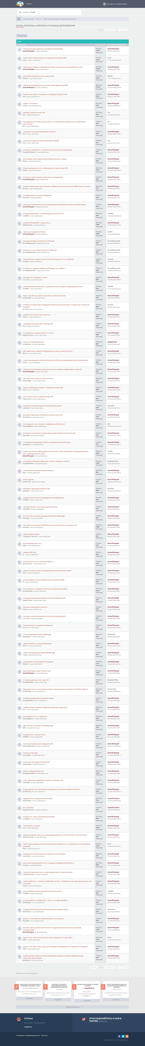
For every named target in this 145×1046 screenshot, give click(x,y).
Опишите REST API (29, 552)
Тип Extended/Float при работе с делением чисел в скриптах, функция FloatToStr (53, 286)
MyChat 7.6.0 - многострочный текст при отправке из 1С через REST (47, 938)
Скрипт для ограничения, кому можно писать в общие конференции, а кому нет (52, 369)
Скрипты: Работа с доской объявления (37, 643)
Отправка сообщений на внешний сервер (38, 698)
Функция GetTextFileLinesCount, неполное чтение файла (44, 854)
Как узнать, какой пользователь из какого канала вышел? (44, 616)
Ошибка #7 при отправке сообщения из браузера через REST (45, 707)
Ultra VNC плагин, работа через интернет (38, 378)
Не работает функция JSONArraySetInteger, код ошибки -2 (44, 268)
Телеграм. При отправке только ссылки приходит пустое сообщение (48, 259)
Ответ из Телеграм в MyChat (33, 342)
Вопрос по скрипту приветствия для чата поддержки (43, 177)
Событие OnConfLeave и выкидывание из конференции (43, 498)
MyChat (38, 19)
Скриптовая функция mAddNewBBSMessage (39, 653)
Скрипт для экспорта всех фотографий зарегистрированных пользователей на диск (54, 204)
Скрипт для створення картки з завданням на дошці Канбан (45, 58)
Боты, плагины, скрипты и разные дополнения (60, 19)
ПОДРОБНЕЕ (29, 998)
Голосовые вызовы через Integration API (38, 744)
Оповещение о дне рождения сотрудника (38, 662)
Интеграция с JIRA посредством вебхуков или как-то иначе (45, 159)
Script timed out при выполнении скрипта (38, 470)
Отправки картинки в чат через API (36, 680)
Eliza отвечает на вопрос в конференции (38, 726)
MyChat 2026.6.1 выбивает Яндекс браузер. (88, 985)
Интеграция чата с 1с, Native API (35, 716)
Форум (29, 4)
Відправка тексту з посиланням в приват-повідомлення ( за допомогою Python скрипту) (55, 689)
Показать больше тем (72, 1007)
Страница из (110, 30)
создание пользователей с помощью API (38, 324)
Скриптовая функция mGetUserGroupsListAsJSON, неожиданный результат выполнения (55, 360)
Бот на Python (28, 807)
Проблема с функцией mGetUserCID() (36, 489)
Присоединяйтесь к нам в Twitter (105, 1019)
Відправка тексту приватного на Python (38, 798)
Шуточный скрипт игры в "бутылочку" (37, 671)
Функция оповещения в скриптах (35, 607)
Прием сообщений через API (33, 771)
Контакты (44, 1035)
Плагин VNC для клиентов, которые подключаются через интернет (48, 872)
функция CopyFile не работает (34, 112)
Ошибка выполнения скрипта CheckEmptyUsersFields (42, 406)
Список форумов (28, 19)
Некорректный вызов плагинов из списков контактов (43, 415)
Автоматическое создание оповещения (38, 625)
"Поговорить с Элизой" (31, 826)
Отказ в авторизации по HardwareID (36, 762)
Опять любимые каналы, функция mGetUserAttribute (42, 891)
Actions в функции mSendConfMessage (37, 634)
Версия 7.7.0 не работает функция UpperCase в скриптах (43, 919)
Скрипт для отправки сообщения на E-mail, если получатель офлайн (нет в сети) (53, 67)
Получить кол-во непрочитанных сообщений (39, 250)
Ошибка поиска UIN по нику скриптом (36, 315)
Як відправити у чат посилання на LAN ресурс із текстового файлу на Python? (51, 789)
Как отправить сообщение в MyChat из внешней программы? (45, 589)
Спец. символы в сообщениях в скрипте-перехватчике (43, 780)
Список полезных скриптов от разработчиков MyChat (43, 49)
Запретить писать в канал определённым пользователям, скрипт (47, 571)
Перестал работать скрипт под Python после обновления (44, 296)
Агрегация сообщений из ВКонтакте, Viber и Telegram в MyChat (46, 461)
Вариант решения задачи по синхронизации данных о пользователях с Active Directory (55, 835)
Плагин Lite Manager (30, 753)
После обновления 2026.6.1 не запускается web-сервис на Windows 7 (116, 986)
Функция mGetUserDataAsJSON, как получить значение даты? (45, 909)
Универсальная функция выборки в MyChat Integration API (44, 598)
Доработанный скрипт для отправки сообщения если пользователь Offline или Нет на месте (57, 186)
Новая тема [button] (22, 36)
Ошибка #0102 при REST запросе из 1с (36, 223)
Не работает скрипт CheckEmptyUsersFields (39, 817)
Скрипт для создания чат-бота (34, 232)
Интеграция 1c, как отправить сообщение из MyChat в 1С (44, 424)
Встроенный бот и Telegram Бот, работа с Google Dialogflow (45, 900)
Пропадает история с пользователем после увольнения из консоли (59, 986)
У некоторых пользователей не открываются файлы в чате (30, 985)
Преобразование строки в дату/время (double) (40, 507)
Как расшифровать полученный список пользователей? (44, 580)
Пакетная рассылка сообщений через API (38, 397)
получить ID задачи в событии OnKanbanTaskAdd (41, 141)
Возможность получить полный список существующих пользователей (49, 433)
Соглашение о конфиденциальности (28, 1035)
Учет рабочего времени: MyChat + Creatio (38, 333)
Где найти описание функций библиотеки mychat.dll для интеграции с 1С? (50, 525)
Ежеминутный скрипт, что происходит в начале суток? (43, 214)
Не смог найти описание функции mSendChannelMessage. (44, 516)
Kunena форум (28, 479)
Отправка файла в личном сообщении (37, 195)
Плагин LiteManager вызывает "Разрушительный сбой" (43, 388)
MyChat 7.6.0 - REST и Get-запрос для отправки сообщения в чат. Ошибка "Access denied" (55, 947)
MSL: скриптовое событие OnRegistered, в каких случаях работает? (48, 351)
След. (126, 30)
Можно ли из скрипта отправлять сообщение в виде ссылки (45, 94)
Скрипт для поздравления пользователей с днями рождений (45, 85)
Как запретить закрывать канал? (35, 277)
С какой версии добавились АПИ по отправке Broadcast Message (46, 442)
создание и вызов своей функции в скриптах (39, 132)
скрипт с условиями (30, 103)
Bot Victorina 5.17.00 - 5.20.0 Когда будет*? (38, 562)
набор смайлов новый (31, 534)
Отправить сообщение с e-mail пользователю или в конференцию (47, 150)
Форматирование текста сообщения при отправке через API (45, 168)
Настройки (94, 967)
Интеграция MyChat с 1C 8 (32, 543)
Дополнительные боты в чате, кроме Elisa (38, 76)
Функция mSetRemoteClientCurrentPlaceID (38, 241)
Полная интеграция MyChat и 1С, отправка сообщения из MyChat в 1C (48, 863)
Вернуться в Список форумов (27, 973)
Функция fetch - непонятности (34, 735)
